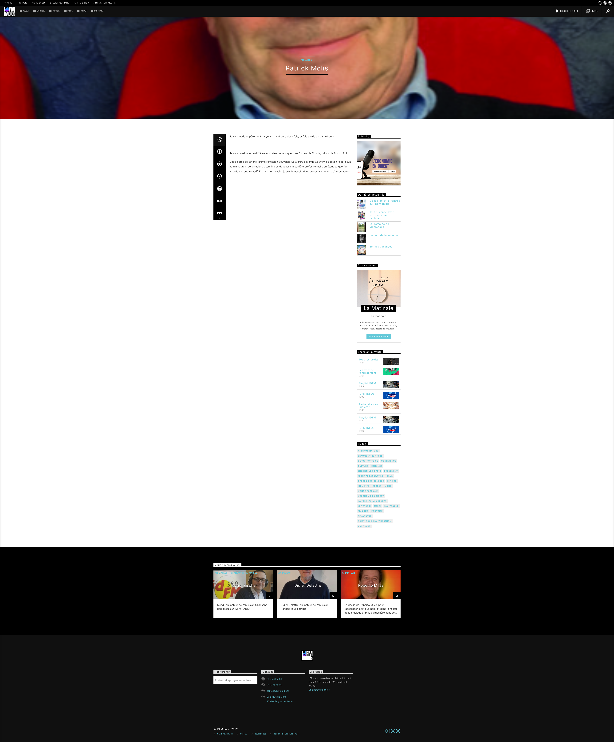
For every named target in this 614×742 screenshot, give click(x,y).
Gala (389, 476)
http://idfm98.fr (275, 679)
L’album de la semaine (384, 235)
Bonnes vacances (381, 246)
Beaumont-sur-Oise (370, 456)
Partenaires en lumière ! (368, 406)
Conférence (388, 461)
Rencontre (365, 516)
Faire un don (39, 3)
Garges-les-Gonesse (371, 481)
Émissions (41, 10)
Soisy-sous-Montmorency (374, 521)
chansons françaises (243, 573)
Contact (9, 3)
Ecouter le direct (569, 11)
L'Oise (388, 486)
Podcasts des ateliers (105, 3)
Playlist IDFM (367, 383)
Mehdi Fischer (244, 585)
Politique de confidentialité (286, 734)
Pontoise (377, 511)
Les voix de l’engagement (367, 371)
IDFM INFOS (367, 393)
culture (363, 466)
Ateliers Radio (82, 3)
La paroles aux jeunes (372, 501)
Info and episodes (378, 336)
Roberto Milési (371, 585)
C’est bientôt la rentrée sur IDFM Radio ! (385, 202)
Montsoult (391, 506)
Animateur (307, 59)
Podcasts (56, 10)
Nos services (99, 10)
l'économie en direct (371, 496)
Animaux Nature (368, 451)
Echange (376, 466)
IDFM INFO (364, 486)
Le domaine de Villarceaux (379, 225)
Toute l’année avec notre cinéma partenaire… (382, 215)
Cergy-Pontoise (368, 461)
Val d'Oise (364, 526)
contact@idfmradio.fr (278, 690)
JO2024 (377, 486)
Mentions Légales (225, 734)
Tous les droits (368, 359)
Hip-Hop (392, 481)
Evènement (391, 471)
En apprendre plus (318, 689)
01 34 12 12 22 (274, 685)
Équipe (70, 10)
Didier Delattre (307, 585)
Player (594, 11)
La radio (23, 3)
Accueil (26, 10)
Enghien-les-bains (369, 471)
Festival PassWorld (370, 476)
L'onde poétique (368, 491)
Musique (363, 511)
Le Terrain (364, 506)
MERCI (377, 506)
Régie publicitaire (60, 3)
